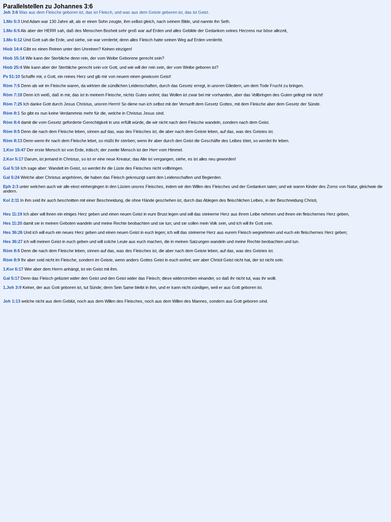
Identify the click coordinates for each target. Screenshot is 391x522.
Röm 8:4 (11, 122)
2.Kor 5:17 (13, 159)
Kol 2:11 (11, 200)
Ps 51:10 (11, 76)
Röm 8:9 (11, 260)
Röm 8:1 (11, 113)
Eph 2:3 (10, 186)
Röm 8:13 (12, 140)
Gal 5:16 (11, 168)
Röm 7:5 (11, 85)
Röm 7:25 (12, 104)
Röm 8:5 (11, 131)
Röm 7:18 (12, 94)
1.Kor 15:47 (14, 150)
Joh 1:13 (11, 301)
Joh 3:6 (10, 12)
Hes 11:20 (12, 223)
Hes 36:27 (13, 241)
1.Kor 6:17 (13, 269)
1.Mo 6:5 (11, 30)
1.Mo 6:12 (12, 39)
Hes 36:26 (13, 232)
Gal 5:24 (11, 177)
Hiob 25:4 (12, 67)
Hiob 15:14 (13, 58)
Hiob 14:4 (12, 49)
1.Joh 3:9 (12, 287)
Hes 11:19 (12, 214)
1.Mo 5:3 (11, 21)
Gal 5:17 (11, 278)
